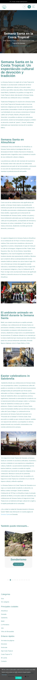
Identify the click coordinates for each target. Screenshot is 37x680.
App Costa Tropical (7, 651)
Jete (2, 628)
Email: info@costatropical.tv (19, 1)
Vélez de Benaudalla (7, 631)
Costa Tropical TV (6, 654)
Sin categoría (5, 602)
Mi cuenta (4, 658)
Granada (3, 614)
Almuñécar (4, 611)
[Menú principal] (33, 7)
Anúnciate (4, 647)
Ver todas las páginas (7, 640)
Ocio (2, 598)
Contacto (4, 661)
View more (4, 674)
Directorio (4, 644)
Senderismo (18, 559)
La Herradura (5, 624)
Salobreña (4, 617)
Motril (2, 621)
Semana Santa (5, 514)
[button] (2, 555)
